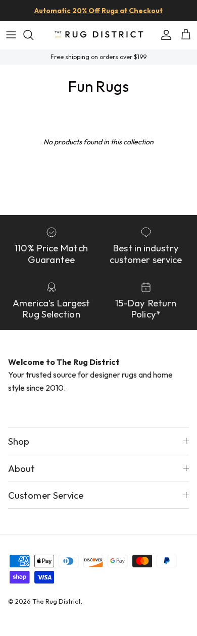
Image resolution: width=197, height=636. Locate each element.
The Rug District (56, 601)
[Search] (33, 35)
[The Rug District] (99, 35)
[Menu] (11, 35)
